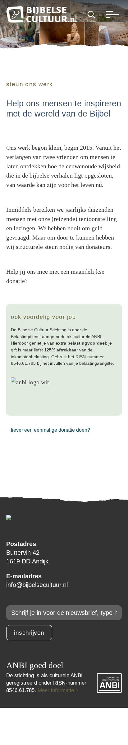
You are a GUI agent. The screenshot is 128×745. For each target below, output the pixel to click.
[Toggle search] (91, 15)
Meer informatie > (58, 690)
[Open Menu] (111, 15)
